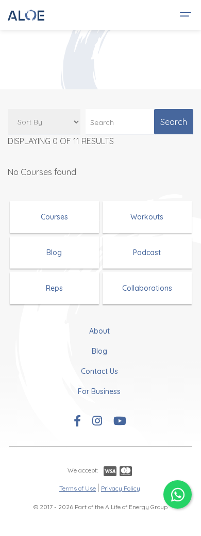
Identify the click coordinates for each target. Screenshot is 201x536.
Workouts (146, 217)
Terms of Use (77, 488)
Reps (54, 288)
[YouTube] (119, 422)
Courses (54, 217)
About (99, 331)
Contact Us (99, 371)
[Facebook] (77, 422)
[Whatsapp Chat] (177, 494)
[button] (184, 15)
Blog (54, 252)
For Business (99, 391)
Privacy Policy (120, 488)
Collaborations (147, 288)
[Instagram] (97, 422)
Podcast (147, 252)
